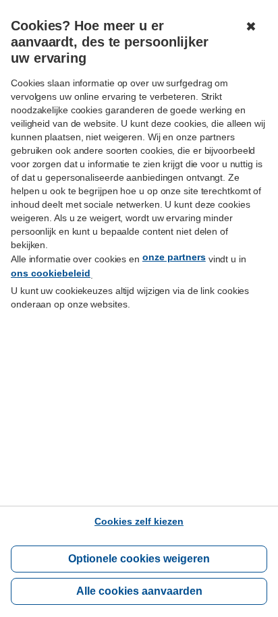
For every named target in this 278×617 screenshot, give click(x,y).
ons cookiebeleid (50, 273)
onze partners (174, 257)
